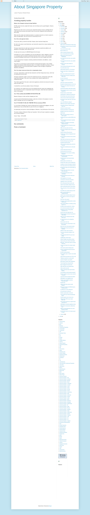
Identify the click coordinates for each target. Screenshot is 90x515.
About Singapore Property (38, 6)
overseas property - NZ (63, 405)
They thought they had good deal (66, 263)
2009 (61, 25)
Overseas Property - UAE (64, 416)
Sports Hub (61, 445)
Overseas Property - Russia (64, 407)
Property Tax (61, 433)
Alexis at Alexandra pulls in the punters (67, 186)
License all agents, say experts (66, 259)
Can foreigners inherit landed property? (68, 272)
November (63, 28)
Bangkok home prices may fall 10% (67, 111)
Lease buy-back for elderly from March (67, 276)
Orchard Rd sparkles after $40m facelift (67, 88)
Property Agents (62, 429)
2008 (61, 316)
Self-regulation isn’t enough (65, 178)
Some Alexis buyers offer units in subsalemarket (66, 156)
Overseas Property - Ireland (64, 396)
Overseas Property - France (64, 390)
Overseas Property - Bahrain (64, 380)
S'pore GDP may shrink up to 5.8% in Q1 (68, 256)
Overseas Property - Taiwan (64, 413)
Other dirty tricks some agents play (67, 266)
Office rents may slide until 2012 (66, 127)
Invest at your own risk (64, 221)
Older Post (52, 166)
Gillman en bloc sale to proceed (66, 230)
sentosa (60, 442)
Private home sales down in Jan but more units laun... (67, 171)
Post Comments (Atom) (23, 168)
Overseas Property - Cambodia (65, 383)
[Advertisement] (34, 162)
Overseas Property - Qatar (64, 406)
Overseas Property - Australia (65, 379)
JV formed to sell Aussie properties (67, 179)
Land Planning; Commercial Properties (66, 363)
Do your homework (64, 78)
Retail (60, 438)
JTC (60, 360)
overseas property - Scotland (64, 409)
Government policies (63, 344)
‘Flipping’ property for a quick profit (67, 258)
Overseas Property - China (64, 386)
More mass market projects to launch (67, 73)
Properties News (62, 426)
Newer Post (16, 166)
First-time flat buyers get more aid (66, 140)
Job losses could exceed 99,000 (66, 82)
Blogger (50, 505)
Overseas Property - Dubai (64, 387)
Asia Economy (62, 321)
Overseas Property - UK (63, 418)
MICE (60, 371)
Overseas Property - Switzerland (65, 412)
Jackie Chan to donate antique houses (67, 195)
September (63, 31)
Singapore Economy (63, 443)
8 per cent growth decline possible (67, 53)
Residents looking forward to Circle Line (68, 84)
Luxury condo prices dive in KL (66, 149)
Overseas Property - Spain (64, 410)
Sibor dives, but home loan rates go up (67, 139)
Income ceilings (62, 353)
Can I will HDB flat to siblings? (66, 102)
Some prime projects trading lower (67, 247)
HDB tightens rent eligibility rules (66, 278)
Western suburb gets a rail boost (66, 292)
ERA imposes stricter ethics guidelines (67, 261)
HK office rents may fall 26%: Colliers (67, 206)
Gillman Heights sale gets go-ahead (67, 239)
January (62, 314)
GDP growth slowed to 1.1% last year (67, 69)
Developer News (62, 333)
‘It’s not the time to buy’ (64, 67)
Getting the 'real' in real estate (66, 181)
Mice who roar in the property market (67, 226)
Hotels (60, 350)
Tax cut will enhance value (65, 48)
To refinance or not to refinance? (66, 289)
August (62, 33)
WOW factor (62, 113)
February (62, 43)
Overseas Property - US (63, 419)
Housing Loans (62, 351)
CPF (60, 331)
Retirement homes (62, 439)
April (62, 39)
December (63, 26)
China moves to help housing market (67, 97)
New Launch (61, 373)
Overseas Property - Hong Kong (65, 392)
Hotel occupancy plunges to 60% (66, 52)
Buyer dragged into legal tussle (66, 264)
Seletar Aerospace (62, 441)
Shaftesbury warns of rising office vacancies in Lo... (66, 210)
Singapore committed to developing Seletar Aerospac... (67, 123)
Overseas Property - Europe (64, 389)
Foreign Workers (62, 340)
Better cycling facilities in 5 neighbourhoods (65, 193)
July (61, 34)
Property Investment (63, 432)
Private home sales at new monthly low (67, 162)
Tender (60, 446)
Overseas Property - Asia (64, 377)
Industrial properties (63, 354)
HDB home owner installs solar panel (67, 103)
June (62, 36)
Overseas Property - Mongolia (65, 402)
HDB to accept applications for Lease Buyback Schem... (67, 309)
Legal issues (19, 120)
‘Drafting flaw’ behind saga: (65, 237)
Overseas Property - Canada (64, 384)
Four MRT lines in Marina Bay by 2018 (67, 190)
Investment (61, 357)
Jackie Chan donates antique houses (67, 184)
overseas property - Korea (64, 399)
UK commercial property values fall (67, 208)
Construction (61, 330)
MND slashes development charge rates (68, 44)
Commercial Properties (63, 327)
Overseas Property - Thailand (65, 415)
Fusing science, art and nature (66, 92)
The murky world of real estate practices (68, 165)
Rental (60, 436)
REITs (60, 435)
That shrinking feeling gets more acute (67, 66)
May (61, 38)
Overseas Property (63, 376)
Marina (60, 367)
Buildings (61, 325)
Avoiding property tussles (65, 142)
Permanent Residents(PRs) (64, 422)
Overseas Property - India (64, 393)
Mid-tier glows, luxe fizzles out (66, 160)
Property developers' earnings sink (67, 109)
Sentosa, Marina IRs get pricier (66, 132)
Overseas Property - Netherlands (65, 403)
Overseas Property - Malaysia (65, 400)
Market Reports (62, 369)
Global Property (62, 343)
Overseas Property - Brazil (64, 382)
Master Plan (61, 370)
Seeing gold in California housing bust (67, 94)
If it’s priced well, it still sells (65, 291)
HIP (60, 347)
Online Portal (61, 374)
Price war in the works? (64, 199)
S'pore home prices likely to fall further (67, 240)
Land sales (61, 364)
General (61, 341)
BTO (60, 324)
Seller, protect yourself (64, 268)
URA (60, 448)
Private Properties (62, 425)
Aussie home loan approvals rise (66, 212)
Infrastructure (61, 356)
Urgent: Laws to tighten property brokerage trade (66, 280)
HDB (60, 346)
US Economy (61, 449)
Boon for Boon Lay (64, 50)
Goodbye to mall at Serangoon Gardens (68, 164)
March (62, 41)
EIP (60, 335)
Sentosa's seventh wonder (65, 108)
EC (60, 334)
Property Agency (62, 428)
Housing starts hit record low (65, 151)
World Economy (62, 451)
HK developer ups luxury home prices (67, 96)
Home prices (61, 348)
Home (34, 166)
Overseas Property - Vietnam (64, 420)
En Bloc (60, 337)
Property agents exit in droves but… (67, 297)
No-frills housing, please (65, 252)
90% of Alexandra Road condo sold (67, 183)
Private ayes (62, 282)
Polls (60, 423)
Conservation (62, 328)
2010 (61, 23)
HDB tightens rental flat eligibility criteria (68, 304)
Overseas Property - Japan (64, 397)
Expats (60, 338)
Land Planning (62, 361)
